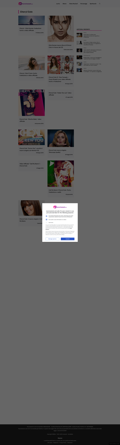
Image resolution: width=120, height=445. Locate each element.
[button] (60, 223)
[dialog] (60, 222)
